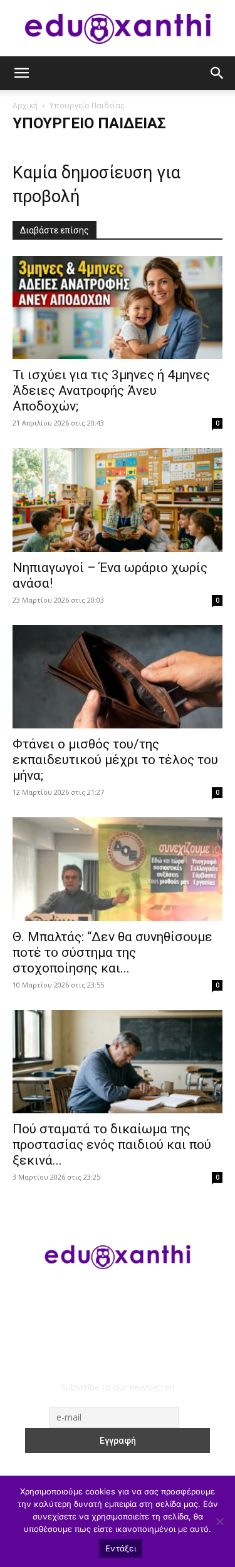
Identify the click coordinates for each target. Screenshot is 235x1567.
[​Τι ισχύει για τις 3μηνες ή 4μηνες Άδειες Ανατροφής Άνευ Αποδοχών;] (117, 307)
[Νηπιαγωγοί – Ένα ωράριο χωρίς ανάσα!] (117, 499)
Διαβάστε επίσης (54, 230)
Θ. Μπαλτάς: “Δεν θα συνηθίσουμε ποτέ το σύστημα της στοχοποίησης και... (112, 952)
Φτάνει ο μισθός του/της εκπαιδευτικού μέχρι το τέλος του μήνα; (115, 760)
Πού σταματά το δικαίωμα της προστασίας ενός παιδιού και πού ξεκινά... (112, 1144)
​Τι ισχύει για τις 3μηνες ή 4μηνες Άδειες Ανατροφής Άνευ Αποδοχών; (111, 390)
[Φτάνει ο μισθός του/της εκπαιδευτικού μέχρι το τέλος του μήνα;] (117, 676)
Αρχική (25, 105)
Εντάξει (120, 1548)
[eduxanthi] (118, 29)
